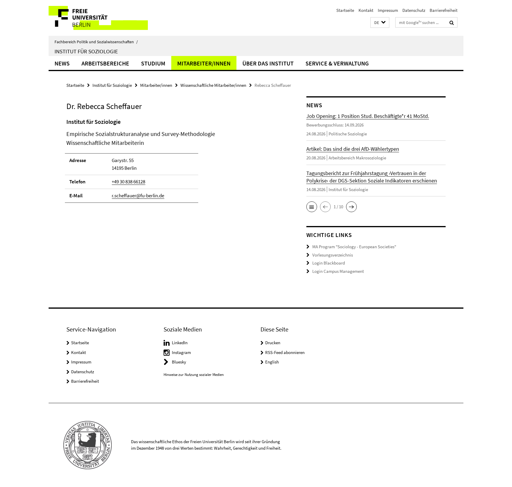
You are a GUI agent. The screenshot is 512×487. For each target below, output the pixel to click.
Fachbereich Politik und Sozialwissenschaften (96, 42)
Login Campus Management (338, 271)
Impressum (388, 10)
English (272, 362)
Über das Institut (268, 63)
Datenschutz (413, 10)
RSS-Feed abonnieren (285, 352)
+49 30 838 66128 (128, 181)
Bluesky (179, 362)
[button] (379, 22)
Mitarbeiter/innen (204, 63)
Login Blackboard (328, 263)
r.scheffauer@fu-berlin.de (138, 195)
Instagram (181, 352)
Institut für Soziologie (86, 51)
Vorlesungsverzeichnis (332, 255)
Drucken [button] (272, 342)
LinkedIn (180, 342)
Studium (153, 63)
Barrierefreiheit (443, 10)
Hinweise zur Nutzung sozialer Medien (194, 374)
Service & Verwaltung (337, 63)
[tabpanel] (175, 163)
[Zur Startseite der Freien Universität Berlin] (98, 18)
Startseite (345, 10)
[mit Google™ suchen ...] (451, 22)
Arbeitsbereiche (105, 63)
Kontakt (366, 10)
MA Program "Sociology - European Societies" (354, 246)
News (62, 63)
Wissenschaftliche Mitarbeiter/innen (213, 85)
